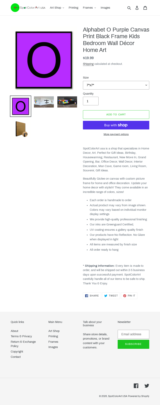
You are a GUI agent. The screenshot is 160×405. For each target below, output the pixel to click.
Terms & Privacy (21, 336)
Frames (53, 341)
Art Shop (54, 331)
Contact (16, 356)
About (14, 331)
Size (86, 77)
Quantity (88, 93)
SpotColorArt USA (117, 396)
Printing (53, 336)
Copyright (17, 351)
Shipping (88, 63)
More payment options (116, 134)
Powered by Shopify (138, 396)
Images (53, 347)
